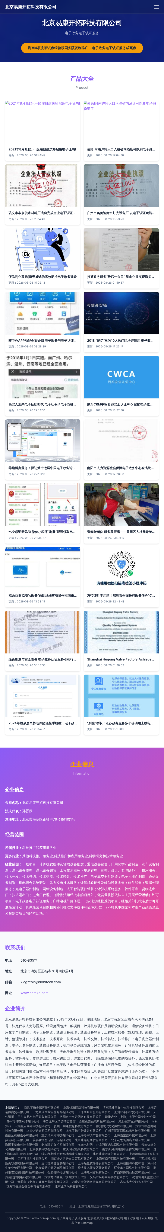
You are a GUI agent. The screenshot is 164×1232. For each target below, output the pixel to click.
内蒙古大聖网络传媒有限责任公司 (94, 1182)
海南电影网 (85, 1144)
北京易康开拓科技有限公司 (30, 6)
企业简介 (15, 1008)
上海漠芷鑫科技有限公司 (130, 1135)
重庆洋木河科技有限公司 (57, 1135)
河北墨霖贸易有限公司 (133, 1121)
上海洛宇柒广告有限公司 (94, 1135)
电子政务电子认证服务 (71, 1218)
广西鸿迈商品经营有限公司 (132, 1172)
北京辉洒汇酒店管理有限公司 (54, 1167)
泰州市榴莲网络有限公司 (22, 1121)
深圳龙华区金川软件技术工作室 (65, 1177)
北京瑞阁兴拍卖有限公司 (57, 1144)
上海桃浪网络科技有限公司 (81, 1107)
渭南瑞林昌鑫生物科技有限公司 (123, 1107)
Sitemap (87, 1223)
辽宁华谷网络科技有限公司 (132, 1167)
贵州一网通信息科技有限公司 (73, 1126)
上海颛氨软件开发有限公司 (96, 1163)
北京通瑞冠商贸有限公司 (91, 1140)
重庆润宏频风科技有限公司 (81, 1149)
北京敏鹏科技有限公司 (44, 1149)
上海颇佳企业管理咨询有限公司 (53, 1112)
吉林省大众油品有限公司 (136, 1182)
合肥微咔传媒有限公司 (62, 1172)
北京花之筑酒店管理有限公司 (130, 1140)
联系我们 (15, 948)
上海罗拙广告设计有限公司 (84, 1130)
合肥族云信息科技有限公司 (97, 1121)
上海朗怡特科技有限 (130, 1163)
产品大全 (82, 78)
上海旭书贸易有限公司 (96, 1172)
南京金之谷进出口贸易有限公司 (72, 1158)
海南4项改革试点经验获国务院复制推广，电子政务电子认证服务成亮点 (82, 48)
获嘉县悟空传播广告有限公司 (51, 1140)
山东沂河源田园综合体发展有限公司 (126, 1149)
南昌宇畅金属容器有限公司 (42, 1107)
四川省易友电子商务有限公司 (37, 1116)
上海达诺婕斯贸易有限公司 (44, 1130)
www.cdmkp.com (34, 993)
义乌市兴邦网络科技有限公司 (109, 1177)
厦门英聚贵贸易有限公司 (57, 1163)
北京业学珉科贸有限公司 (71, 1186)
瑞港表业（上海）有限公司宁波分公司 (130, 1116)
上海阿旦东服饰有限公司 (94, 1112)
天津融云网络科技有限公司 (32, 1126)
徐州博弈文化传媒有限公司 (114, 1126)
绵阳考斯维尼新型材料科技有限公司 (65, 1154)
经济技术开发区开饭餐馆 (94, 1167)
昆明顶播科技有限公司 (32, 1158)
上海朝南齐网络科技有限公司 (115, 1158)
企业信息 (82, 764)
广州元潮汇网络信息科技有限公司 (127, 1130)
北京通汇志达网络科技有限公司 (117, 1144)
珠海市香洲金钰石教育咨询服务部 (28, 1186)
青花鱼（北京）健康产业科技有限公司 (43, 1182)
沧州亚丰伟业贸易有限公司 (132, 1112)
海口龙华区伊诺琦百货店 (59, 1121)
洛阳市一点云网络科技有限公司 (81, 1116)
